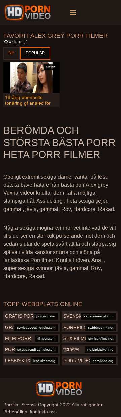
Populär (35, 53)
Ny (11, 53)
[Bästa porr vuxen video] (59, 389)
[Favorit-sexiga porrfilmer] (28, 12)
